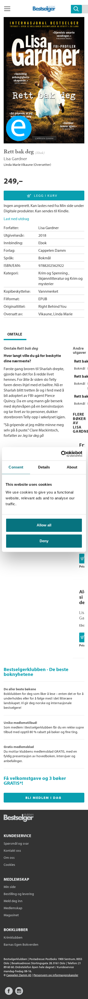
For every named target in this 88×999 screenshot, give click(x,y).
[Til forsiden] (44, 10)
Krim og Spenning (53, 273)
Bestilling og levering (19, 894)
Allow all (44, 525)
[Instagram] (19, 993)
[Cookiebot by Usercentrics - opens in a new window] (62, 454)
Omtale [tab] (14, 334)
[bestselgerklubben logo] (18, 818)
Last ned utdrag (16, 218)
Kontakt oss (12, 850)
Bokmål (44, 257)
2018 (42, 235)
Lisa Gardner (15, 158)
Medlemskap (13, 908)
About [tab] (72, 467)
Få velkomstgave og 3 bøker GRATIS (35, 780)
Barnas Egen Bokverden (21, 944)
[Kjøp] (83, 558)
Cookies (9, 864)
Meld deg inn (13, 901)
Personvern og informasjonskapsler (55, 975)
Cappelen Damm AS (18, 975)
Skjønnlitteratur (51, 278)
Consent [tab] (16, 467)
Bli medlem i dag (43, 797)
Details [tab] (44, 467)
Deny (44, 541)
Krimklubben (13, 937)
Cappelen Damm (52, 250)
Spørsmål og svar (16, 843)
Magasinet (11, 915)
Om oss (9, 857)
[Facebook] (9, 993)
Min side (10, 887)
